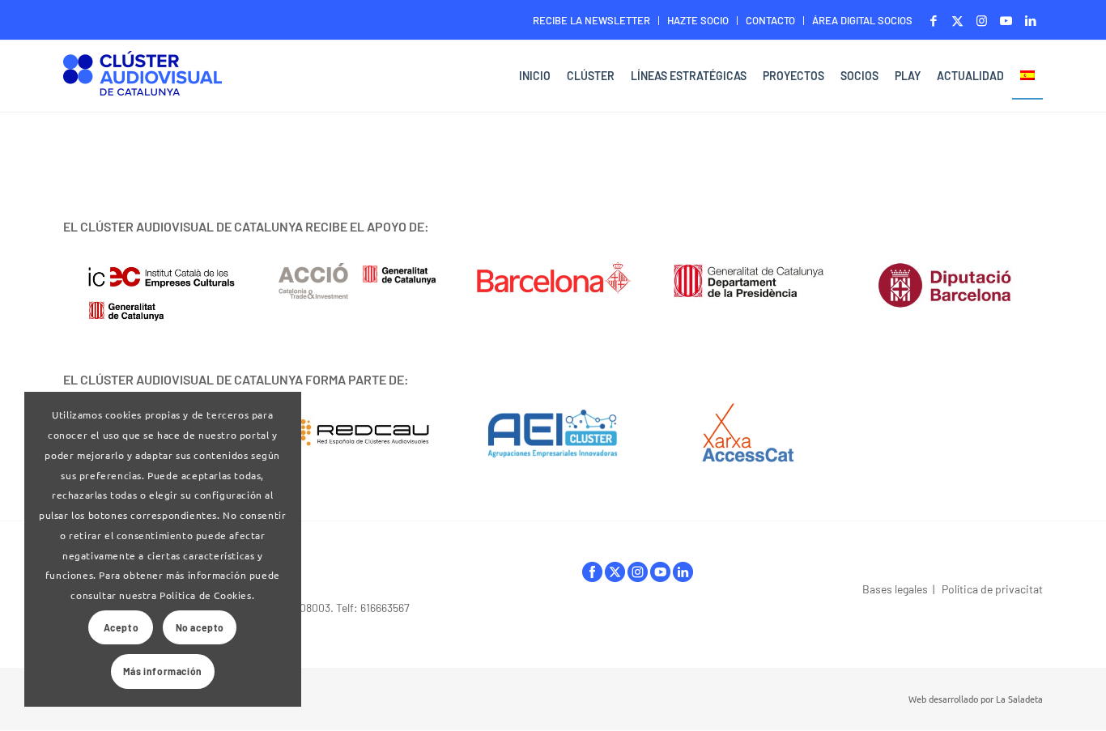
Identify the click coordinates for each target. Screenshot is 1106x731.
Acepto (121, 627)
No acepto (200, 627)
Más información (162, 671)
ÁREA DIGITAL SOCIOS (862, 20)
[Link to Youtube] (1006, 20)
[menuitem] (592, 20)
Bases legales (895, 589)
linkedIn (683, 576)
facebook (592, 576)
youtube (660, 576)
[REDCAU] (357, 433)
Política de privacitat (992, 589)
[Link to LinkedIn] (1031, 20)
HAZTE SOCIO (698, 20)
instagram (637, 576)
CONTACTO (770, 20)
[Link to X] (957, 20)
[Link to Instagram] (981, 20)
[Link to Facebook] (933, 20)
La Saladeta (1019, 698)
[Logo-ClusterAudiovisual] (142, 78)
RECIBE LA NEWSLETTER (591, 20)
